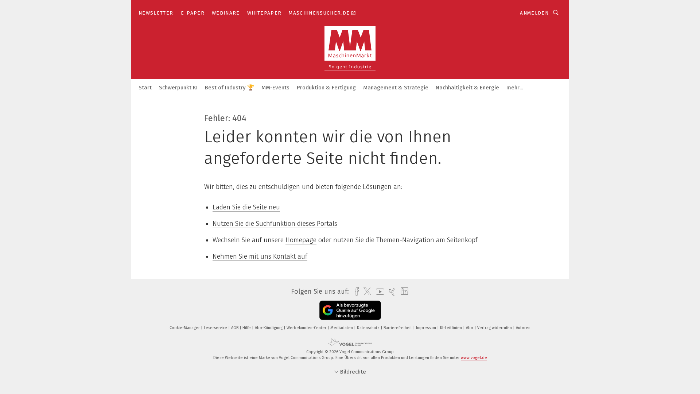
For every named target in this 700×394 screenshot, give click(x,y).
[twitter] (365, 291)
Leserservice (216, 327)
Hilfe (247, 327)
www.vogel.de (474, 357)
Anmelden (534, 13)
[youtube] (378, 291)
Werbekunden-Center (307, 327)
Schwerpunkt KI (178, 87)
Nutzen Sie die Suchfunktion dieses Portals (275, 224)
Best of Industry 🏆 (229, 87)
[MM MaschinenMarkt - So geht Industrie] (145, 87)
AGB (235, 327)
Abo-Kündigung (269, 327)
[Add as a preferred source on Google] (350, 310)
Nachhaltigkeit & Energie (467, 87)
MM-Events (275, 87)
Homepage (300, 240)
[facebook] (355, 291)
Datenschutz (369, 327)
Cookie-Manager (185, 327)
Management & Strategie (395, 87)
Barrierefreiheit (398, 327)
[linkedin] (402, 291)
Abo (470, 327)
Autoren (523, 327)
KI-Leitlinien (451, 327)
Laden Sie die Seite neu (246, 207)
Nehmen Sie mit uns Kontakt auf (260, 256)
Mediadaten (342, 327)
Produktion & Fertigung (326, 87)
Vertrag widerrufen (495, 327)
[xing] (390, 291)
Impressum (426, 327)
